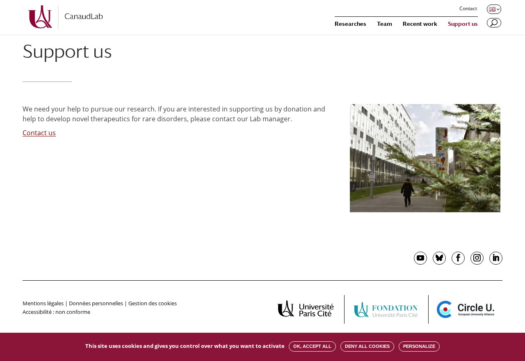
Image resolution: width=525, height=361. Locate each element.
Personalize (419, 346)
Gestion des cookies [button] (152, 303)
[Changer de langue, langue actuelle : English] (493, 9)
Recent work (420, 24)
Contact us (39, 132)
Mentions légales (43, 303)
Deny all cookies (367, 346)
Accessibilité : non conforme (56, 312)
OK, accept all (312, 346)
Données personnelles (96, 303)
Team (384, 24)
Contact (468, 9)
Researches (350, 24)
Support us (463, 24)
